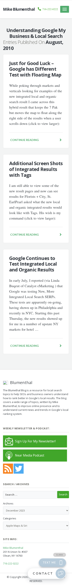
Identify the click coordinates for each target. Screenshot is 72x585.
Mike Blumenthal (13, 548)
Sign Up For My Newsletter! (35, 441)
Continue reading (24, 140)
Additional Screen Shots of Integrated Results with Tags (36, 169)
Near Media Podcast (29, 455)
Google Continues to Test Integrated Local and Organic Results (33, 264)
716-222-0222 (50, 9)
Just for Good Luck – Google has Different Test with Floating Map (35, 69)
